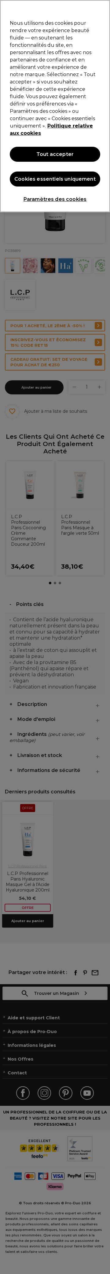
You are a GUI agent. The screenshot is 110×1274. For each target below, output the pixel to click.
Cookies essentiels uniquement (55, 179)
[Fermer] (102, 8)
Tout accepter (55, 154)
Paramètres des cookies (55, 199)
